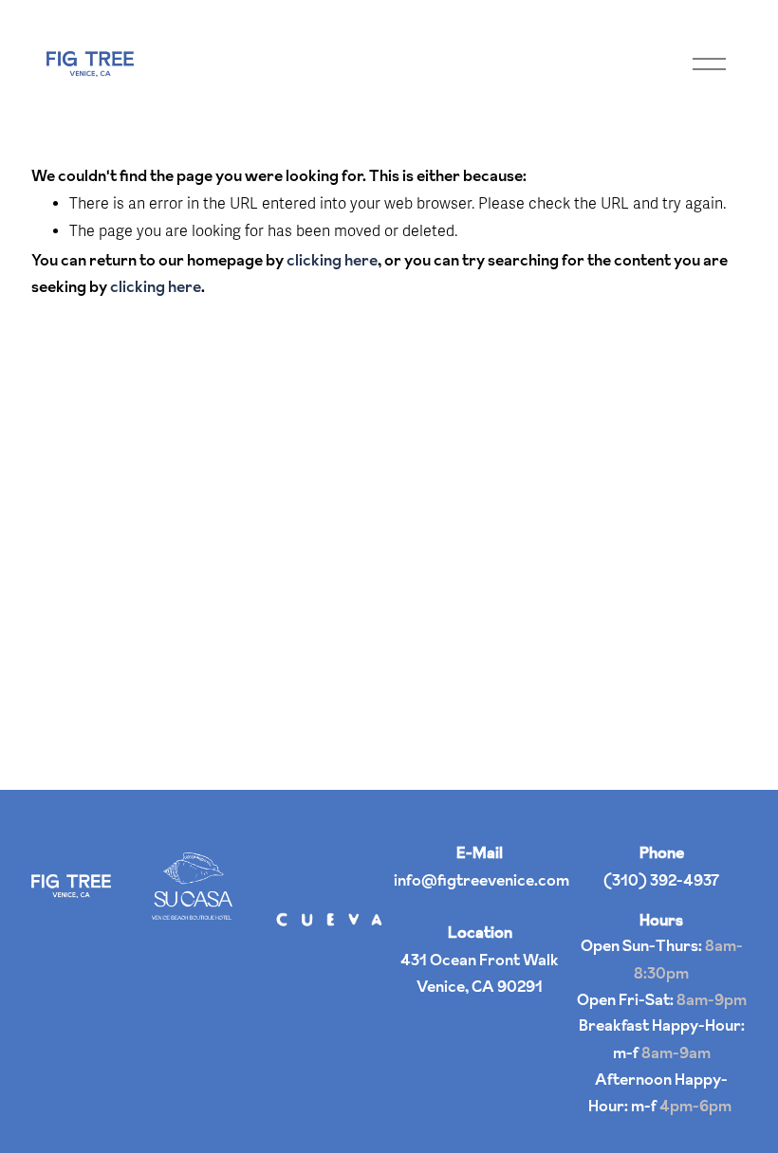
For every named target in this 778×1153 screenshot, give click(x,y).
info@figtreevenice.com (481, 879)
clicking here (332, 259)
